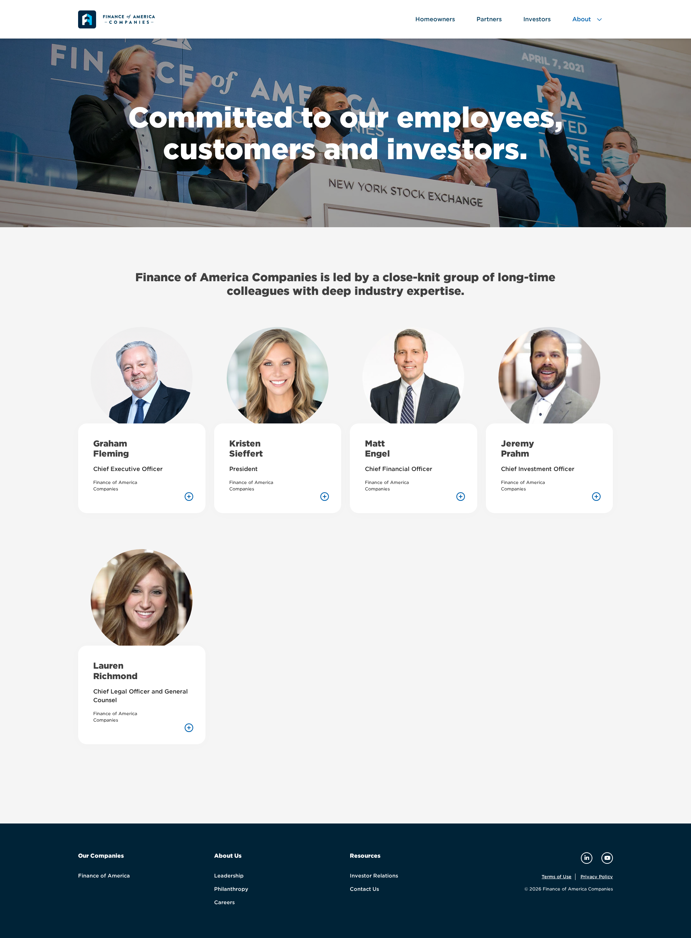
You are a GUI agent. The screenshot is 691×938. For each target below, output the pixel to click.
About (581, 19)
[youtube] (607, 857)
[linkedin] (587, 857)
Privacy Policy (597, 876)
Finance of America (104, 876)
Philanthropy (231, 889)
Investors (537, 19)
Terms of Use (557, 876)
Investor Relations (374, 876)
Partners (489, 19)
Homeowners (435, 19)
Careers (224, 902)
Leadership (229, 876)
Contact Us (364, 889)
